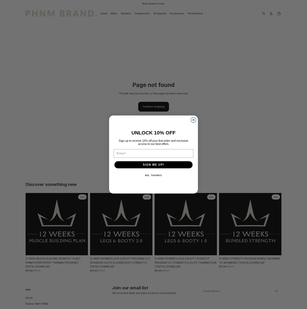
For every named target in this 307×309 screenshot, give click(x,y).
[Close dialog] (193, 120)
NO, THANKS (153, 175)
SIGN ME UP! (153, 164)
